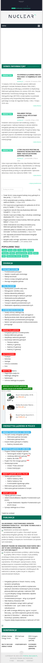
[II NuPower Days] (21, 638)
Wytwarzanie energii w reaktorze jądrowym (18, 296)
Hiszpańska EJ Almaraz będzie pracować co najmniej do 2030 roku (29, 77)
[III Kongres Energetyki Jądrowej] (34, 638)
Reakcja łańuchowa (10, 276)
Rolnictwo (7, 359)
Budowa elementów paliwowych (14, 293)
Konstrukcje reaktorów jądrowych (15, 340)
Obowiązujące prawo (11, 463)
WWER (12, 253)
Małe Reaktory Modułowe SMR (14, 601)
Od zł (21, 397)
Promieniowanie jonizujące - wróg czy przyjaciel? (19, 598)
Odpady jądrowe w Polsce (12, 495)
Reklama (20, 661)
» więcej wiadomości (33, 66)
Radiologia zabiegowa (11, 375)
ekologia (25, 256)
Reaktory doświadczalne (15, 444)
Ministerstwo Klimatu (13, 256)
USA (3, 256)
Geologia (7, 361)
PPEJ (19, 250)
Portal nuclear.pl (30, 656)
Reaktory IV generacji (14, 349)
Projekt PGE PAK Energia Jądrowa (16, 461)
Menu (4, 26)
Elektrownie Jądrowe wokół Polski (15, 486)
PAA (24, 250)
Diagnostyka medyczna (11, 373)
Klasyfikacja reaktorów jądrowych (15, 337)
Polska (4, 250)
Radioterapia (8, 378)
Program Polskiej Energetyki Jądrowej (16, 451)
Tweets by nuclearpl (8, 513)
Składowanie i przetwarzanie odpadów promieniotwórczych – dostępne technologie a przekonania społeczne (21, 525)
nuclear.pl (20, 81)
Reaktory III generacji (14, 347)
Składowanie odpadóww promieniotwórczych (18, 305)
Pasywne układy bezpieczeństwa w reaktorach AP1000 (21, 620)
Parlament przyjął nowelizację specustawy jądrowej (27, 115)
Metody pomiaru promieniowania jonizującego (19, 319)
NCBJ (10, 250)
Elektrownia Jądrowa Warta (15, 439)
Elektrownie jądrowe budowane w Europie (17, 488)
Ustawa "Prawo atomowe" (15, 466)
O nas (12, 661)
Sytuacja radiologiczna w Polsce (14, 507)
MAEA (36, 253)
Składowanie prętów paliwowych (14, 298)
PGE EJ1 (30, 250)
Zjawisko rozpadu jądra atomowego (15, 274)
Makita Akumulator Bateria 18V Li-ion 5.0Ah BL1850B (25, 405)
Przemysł (7, 356)
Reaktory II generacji (13, 344)
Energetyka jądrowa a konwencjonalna (16, 332)
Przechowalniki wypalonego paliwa (18, 483)
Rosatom (5, 253)
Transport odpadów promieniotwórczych (17, 303)
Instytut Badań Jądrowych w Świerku (16, 442)
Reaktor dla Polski (14, 458)
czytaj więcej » (37, 105)
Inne (5, 366)
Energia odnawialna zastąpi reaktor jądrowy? (18, 603)
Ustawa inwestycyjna (13, 468)
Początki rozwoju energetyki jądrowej (16, 434)
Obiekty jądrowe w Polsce (12, 476)
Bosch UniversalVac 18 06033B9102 (25, 395)
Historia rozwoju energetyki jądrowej (16, 279)
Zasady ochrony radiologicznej (14, 312)
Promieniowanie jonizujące (12, 272)
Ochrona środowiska (11, 364)
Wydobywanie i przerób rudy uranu (15, 288)
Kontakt (30, 661)
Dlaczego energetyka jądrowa (13, 281)
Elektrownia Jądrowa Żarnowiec (17, 437)
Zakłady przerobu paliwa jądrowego (15, 300)
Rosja (30, 253)
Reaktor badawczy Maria (15, 479)
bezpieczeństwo (21, 253)
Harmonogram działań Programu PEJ (19, 454)
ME (15, 250)
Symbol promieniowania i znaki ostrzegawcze (18, 315)
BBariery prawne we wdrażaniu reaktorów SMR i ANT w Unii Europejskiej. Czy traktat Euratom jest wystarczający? (21, 548)
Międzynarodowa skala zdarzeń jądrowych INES (19, 317)
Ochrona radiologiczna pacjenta (14, 380)
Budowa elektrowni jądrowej (13, 335)
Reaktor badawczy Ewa (14, 481)
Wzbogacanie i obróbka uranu (14, 291)
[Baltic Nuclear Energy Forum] (8, 638)
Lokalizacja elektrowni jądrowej (18, 456)
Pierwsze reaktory (13, 342)
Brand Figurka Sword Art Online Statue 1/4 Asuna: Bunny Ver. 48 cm (25, 415)
